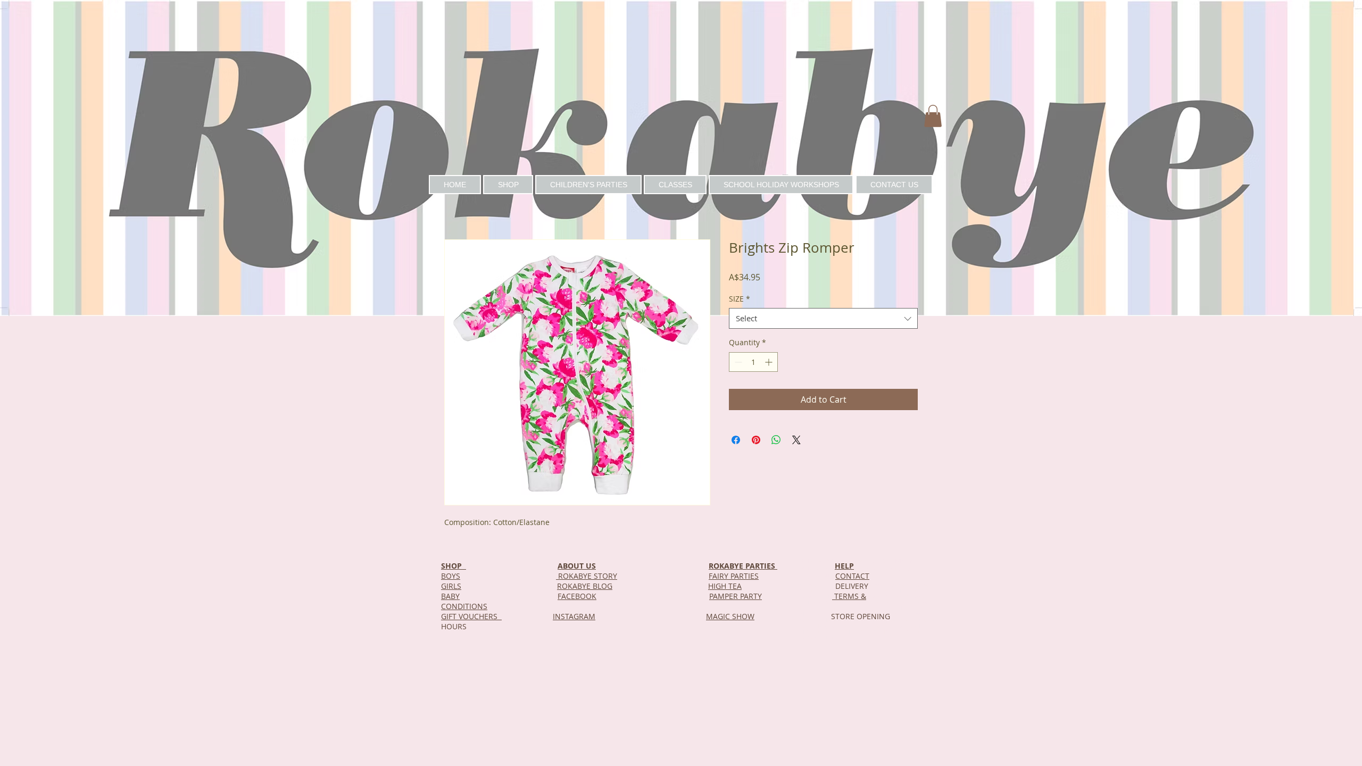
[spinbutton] (753, 362)
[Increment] (769, 362)
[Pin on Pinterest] (756, 440)
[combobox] (823, 318)
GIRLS (451, 586)
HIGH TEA (725, 586)
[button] (933, 116)
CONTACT (852, 576)
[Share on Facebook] (735, 440)
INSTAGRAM (574, 616)
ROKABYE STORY (586, 576)
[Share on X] (796, 440)
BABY (450, 596)
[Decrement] (737, 362)
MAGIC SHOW (730, 616)
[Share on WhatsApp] (776, 440)
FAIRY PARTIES (734, 576)
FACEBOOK (577, 596)
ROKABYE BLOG (584, 586)
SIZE (739, 299)
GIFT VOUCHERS (471, 616)
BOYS (450, 576)
